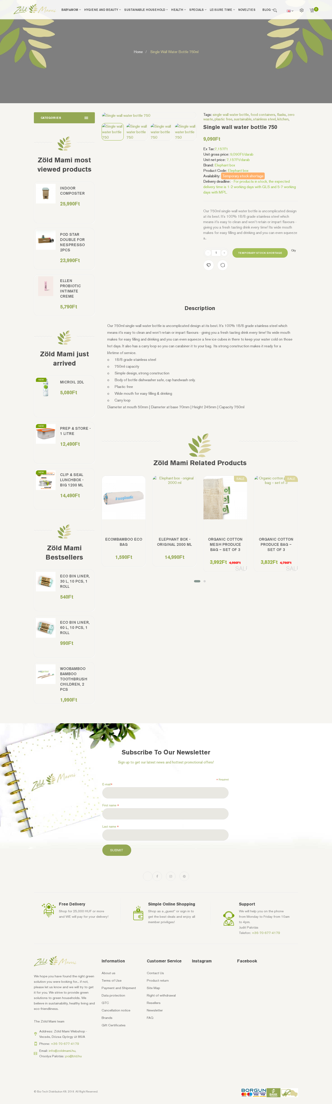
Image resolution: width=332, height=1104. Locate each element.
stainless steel (264, 119)
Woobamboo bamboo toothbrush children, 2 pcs (73, 679)
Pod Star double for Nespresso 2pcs (72, 242)
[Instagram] (170, 876)
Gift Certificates (114, 1025)
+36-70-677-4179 (266, 933)
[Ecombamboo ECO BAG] (123, 497)
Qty (293, 250)
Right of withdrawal (161, 995)
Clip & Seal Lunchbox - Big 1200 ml (72, 479)
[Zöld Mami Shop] (35, 9)
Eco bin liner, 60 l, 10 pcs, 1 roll (75, 627)
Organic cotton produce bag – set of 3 (276, 544)
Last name (110, 827)
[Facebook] (157, 876)
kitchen (283, 119)
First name (110, 805)
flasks (281, 114)
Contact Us (155, 973)
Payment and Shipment (119, 988)
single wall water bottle (231, 114)
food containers (262, 114)
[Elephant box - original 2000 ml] (174, 480)
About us (108, 973)
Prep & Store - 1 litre (75, 431)
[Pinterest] (184, 876)
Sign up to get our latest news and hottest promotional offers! (166, 762)
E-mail (107, 784)
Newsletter (155, 1010)
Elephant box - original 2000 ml (174, 542)
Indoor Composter (72, 191)
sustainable (243, 119)
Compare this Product (222, 265)
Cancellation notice (116, 1010)
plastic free (223, 119)
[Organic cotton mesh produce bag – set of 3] (225, 497)
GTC (105, 1003)
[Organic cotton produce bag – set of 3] (276, 480)
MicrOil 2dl (72, 382)
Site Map (153, 988)
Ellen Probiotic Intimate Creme (70, 288)
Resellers (154, 1003)
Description (200, 308)
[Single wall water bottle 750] (113, 131)
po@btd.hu (73, 1056)
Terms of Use (112, 980)
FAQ (150, 1018)
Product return (158, 980)
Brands (107, 1018)
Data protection (113, 995)
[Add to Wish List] (208, 265)
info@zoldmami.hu (62, 1051)
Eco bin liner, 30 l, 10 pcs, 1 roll (75, 581)
